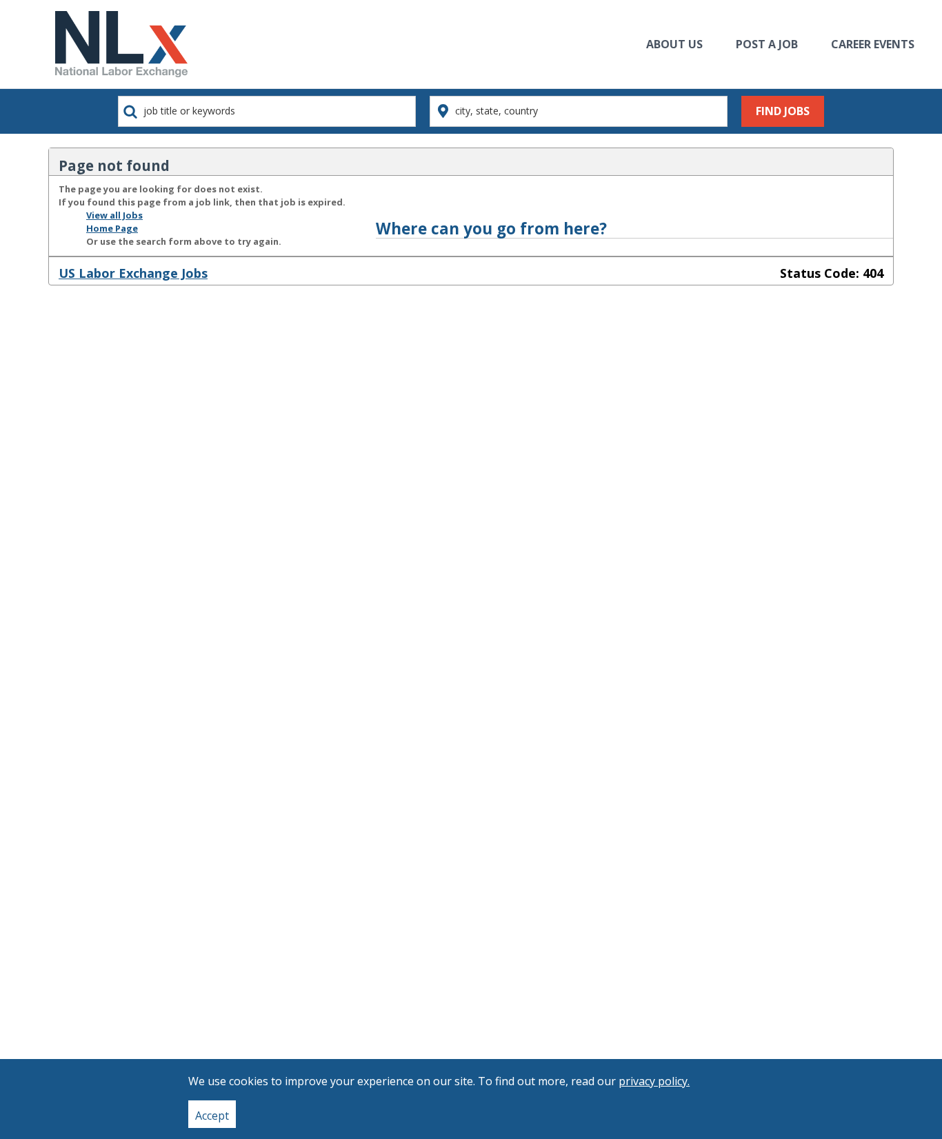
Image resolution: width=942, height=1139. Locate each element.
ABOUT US (674, 44)
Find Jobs (783, 111)
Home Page (112, 228)
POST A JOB (767, 44)
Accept (212, 1115)
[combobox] (267, 111)
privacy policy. (654, 1081)
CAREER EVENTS (872, 44)
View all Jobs (114, 215)
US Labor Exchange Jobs (133, 273)
